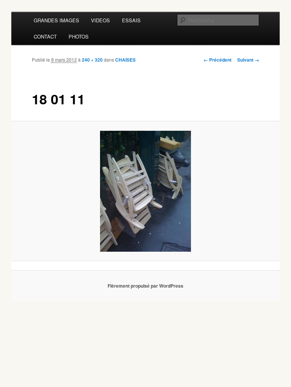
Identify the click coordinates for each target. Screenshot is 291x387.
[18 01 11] (146, 191)
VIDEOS (100, 20)
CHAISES (125, 59)
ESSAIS (131, 20)
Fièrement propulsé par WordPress (145, 285)
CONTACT (45, 36)
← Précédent (217, 59)
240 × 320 (92, 59)
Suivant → (248, 59)
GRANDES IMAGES (56, 20)
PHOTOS (79, 36)
